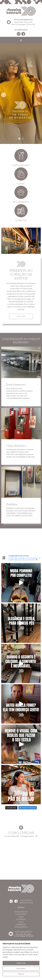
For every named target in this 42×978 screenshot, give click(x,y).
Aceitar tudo (21, 963)
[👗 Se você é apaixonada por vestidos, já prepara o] (21, 582)
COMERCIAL (21, 924)
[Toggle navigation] (21, 40)
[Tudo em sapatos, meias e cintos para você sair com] (21, 623)
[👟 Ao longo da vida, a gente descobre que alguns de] (21, 663)
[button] (19, 138)
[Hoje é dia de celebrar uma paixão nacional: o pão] (21, 784)
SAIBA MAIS (21, 316)
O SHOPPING (21, 914)
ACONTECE (21, 919)
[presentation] (3, 94)
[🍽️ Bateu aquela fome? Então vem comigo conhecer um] (21, 704)
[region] (21, 959)
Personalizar (21, 968)
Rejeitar (21, 974)
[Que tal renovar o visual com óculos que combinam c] (21, 744)
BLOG (21, 922)
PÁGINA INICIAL (21, 912)
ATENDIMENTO (21, 927)
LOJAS (21, 917)
